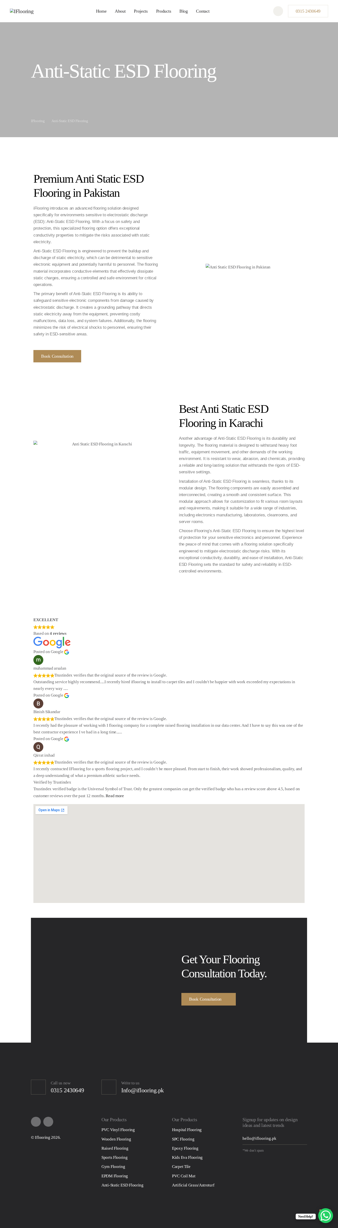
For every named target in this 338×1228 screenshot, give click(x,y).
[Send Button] (302, 1138)
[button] (278, 11)
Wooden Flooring (116, 1139)
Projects (141, 11)
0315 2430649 (308, 11)
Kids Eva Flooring (187, 1157)
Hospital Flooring (187, 1129)
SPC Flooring (183, 1139)
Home (101, 11)
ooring (122, 1148)
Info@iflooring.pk (142, 1090)
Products (163, 11)
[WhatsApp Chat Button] (325, 1215)
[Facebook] (36, 1122)
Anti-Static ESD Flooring (122, 1185)
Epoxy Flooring (185, 1148)
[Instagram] (48, 1122)
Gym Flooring (113, 1166)
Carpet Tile (181, 1166)
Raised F (108, 1148)
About (120, 11)
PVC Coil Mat (183, 1176)
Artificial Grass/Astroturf (193, 1185)
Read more (115, 795)
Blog (183, 11)
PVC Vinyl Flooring (118, 1129)
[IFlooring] (21, 11)
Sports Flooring (114, 1157)
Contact (202, 11)
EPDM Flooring (114, 1176)
